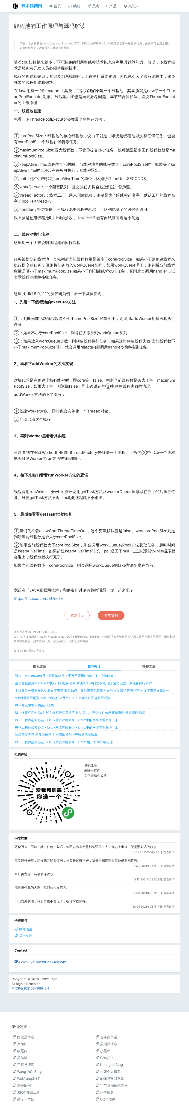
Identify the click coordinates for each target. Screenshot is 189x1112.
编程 (76, 6)
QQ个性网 (107, 1099)
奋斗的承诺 (108, 1037)
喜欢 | (77, 615)
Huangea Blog (111, 1065)
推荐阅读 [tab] (94, 666)
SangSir (106, 1058)
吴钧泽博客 (108, 1044)
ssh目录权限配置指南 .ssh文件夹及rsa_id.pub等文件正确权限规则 (62, 698)
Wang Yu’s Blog (29, 1071)
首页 (57, 6)
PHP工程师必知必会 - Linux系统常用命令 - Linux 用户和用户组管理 (64, 742)
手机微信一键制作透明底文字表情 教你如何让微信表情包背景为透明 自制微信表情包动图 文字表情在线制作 (92, 690)
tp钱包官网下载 (111, 1078)
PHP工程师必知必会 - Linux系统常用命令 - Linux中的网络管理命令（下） (68, 720)
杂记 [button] (131, 6)
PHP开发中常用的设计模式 (34, 705)
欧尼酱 (21, 1051)
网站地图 (25, 929)
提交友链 (25, 936)
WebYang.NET (28, 1078)
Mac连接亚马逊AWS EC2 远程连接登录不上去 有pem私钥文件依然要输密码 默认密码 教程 (80, 712)
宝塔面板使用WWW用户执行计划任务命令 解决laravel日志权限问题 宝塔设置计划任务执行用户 (83, 683)
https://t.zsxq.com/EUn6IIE (38, 598)
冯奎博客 (106, 1092)
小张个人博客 (110, 1071)
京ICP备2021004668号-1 (30, 988)
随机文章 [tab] (39, 666)
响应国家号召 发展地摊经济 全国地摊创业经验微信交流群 (56, 735)
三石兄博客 (25, 1065)
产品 (112, 6)
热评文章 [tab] (148, 666)
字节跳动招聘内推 (113, 1085)
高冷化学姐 (25, 1099)
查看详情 (168, 852)
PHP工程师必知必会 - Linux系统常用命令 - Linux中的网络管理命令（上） (68, 727)
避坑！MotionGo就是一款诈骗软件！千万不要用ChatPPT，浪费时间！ (66, 676)
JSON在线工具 (28, 1092)
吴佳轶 (21, 1058)
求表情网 (23, 1085)
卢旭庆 (21, 1044)
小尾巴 (104, 1051)
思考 (95, 6)
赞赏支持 (111, 615)
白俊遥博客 (25, 1037)
